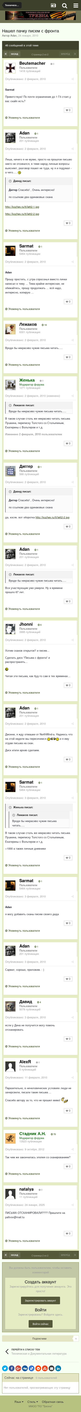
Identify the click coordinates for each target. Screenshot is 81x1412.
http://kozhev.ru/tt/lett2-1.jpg (22, 207)
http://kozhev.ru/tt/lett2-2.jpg (22, 214)
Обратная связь (53, 1401)
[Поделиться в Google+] (18, 1368)
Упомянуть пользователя (23, 117)
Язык (18, 1401)
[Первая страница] (6, 54)
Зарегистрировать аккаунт (40, 1300)
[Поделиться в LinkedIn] (58, 1368)
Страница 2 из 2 (41, 54)
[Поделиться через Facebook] (12, 1368)
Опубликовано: (25, 79)
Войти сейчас (41, 1324)
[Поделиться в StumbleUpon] (45, 1368)
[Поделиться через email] (51, 1368)
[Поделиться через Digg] (25, 1368)
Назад (14, 53)
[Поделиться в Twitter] (5, 1368)
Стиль (31, 1401)
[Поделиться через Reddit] (38, 1368)
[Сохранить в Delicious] (31, 1368)
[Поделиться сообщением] (72, 79)
